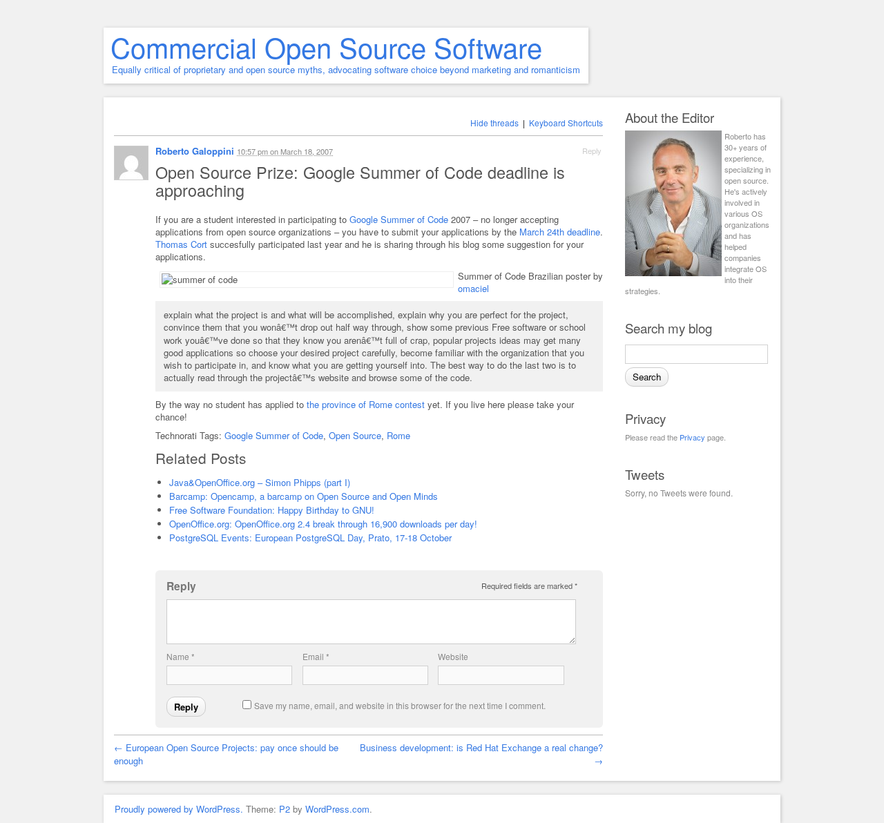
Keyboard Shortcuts (566, 122)
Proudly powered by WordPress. (179, 808)
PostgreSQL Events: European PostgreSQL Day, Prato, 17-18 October (310, 537)
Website (453, 656)
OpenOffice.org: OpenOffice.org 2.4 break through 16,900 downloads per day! (323, 523)
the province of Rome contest (366, 404)
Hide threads (494, 122)
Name (180, 656)
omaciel (473, 288)
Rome (398, 435)
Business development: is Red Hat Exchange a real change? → (481, 753)
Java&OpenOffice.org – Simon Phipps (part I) (259, 482)
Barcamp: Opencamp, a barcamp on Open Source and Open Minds (303, 496)
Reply (592, 150)
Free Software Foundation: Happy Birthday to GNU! (271, 509)
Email (315, 656)
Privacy (692, 437)
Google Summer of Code (398, 219)
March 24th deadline (559, 231)
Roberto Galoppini (194, 150)
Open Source (355, 435)
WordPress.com (337, 808)
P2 (284, 808)
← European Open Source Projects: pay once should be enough (226, 753)
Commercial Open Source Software (326, 46)
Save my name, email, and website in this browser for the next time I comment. (400, 705)
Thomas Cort (181, 244)
